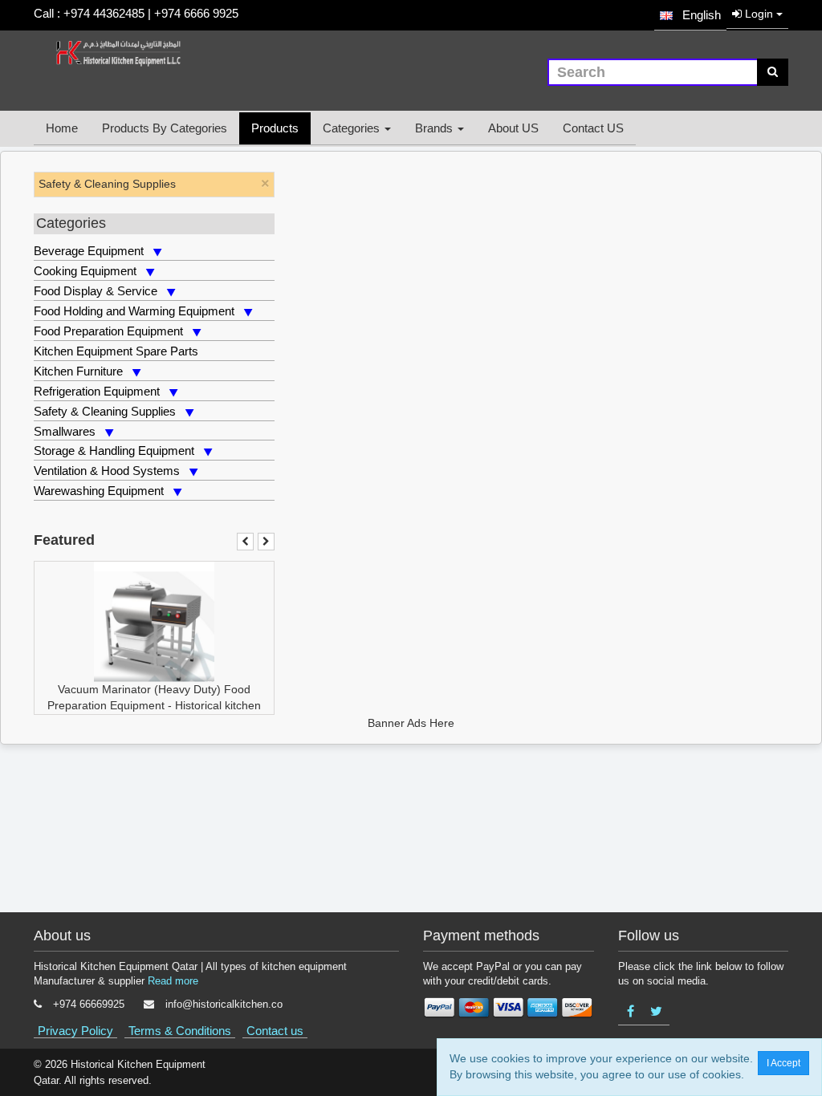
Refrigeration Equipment (97, 391)
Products (275, 128)
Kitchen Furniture (78, 371)
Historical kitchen (218, 705)
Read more (173, 981)
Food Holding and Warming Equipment (134, 311)
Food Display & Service (95, 291)
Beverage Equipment (89, 251)
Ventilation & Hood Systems (107, 470)
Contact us (274, 1030)
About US (513, 128)
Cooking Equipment (85, 271)
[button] (690, 15)
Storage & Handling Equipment (114, 450)
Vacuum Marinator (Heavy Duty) (139, 689)
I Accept (783, 1063)
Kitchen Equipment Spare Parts (116, 351)
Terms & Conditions (179, 1030)
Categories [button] (353, 128)
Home (62, 128)
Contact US (593, 128)
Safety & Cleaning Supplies (105, 411)
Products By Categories (164, 128)
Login (759, 13)
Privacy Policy (75, 1030)
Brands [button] (435, 128)
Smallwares (65, 431)
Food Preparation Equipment (108, 331)
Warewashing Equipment (99, 490)
